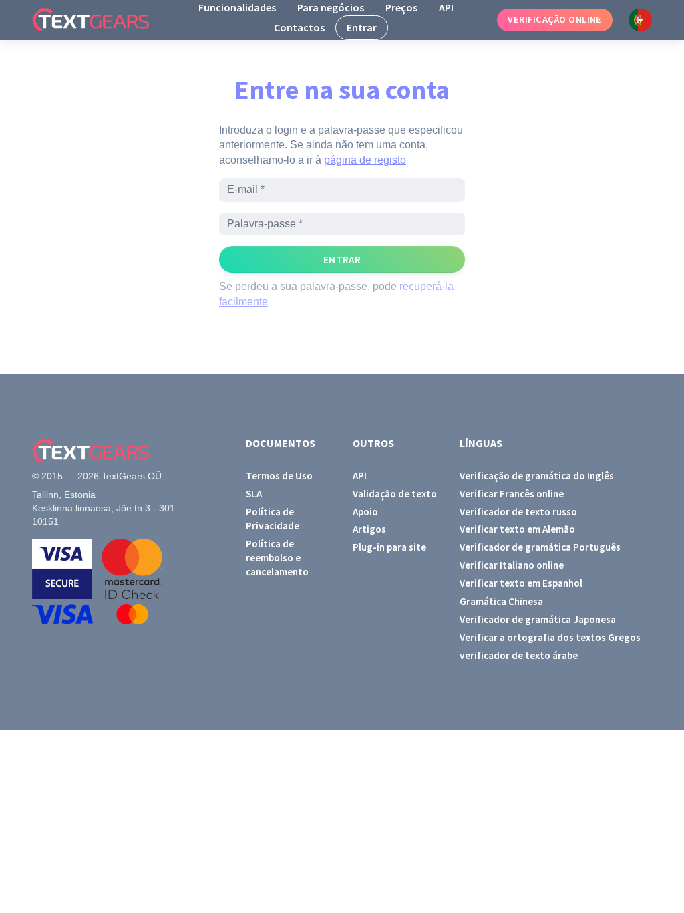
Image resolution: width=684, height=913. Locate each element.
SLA (254, 493)
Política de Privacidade (272, 518)
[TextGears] (101, 20)
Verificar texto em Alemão (517, 529)
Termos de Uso (279, 475)
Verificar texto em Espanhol (521, 583)
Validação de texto (395, 493)
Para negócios (330, 7)
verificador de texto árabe (519, 655)
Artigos (369, 529)
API (446, 7)
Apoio (365, 511)
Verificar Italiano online (512, 565)
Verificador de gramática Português (540, 547)
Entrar (362, 27)
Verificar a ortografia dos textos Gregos (550, 637)
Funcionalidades (237, 7)
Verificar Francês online (512, 493)
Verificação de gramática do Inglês (537, 475)
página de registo (365, 160)
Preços (401, 7)
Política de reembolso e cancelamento (277, 558)
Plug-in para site (389, 547)
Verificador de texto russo (518, 511)
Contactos (299, 27)
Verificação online (555, 19)
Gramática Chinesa (501, 601)
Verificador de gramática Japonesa (538, 619)
